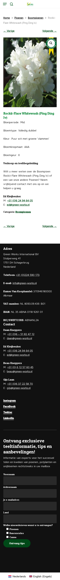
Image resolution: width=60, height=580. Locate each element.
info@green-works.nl (24, 283)
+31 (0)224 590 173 (28, 274)
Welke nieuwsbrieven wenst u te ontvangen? (28, 525)
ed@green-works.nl (18, 204)
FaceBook (9, 406)
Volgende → (49, 30)
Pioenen (18, 17)
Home (6, 17)
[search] (11, 4)
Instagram (9, 400)
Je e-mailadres (11, 499)
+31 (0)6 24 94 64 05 (20, 200)
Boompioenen (35, 17)
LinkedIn (8, 418)
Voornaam (9, 474)
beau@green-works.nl (19, 371)
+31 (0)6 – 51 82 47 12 (20, 334)
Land (6, 512)
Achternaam (10, 487)
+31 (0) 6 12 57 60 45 (20, 367)
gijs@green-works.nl (18, 387)
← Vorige (8, 30)
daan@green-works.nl (19, 338)
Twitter (7, 412)
